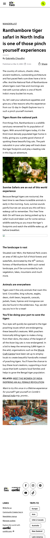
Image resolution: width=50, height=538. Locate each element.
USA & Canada (37, 520)
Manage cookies (9, 520)
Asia (33, 514)
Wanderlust (10, 23)
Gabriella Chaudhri (15, 58)
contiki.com (7, 531)
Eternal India (9, 395)
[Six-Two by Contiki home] (12, 3)
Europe (35, 508)
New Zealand (37, 531)
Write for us (7, 508)
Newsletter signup (10, 516)
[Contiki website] (16, 489)
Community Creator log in (13, 512)
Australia (35, 525)
